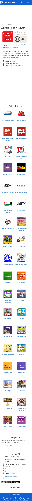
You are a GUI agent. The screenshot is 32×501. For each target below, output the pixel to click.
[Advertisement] (16, 13)
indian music (17, 48)
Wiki (6, 478)
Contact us (15, 500)
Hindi (23, 45)
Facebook (8, 469)
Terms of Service (8, 498)
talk (11, 48)
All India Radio (15, 495)
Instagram (8, 466)
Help (27, 498)
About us (6, 500)
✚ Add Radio (24, 500)
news (7, 48)
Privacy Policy (19, 498)
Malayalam (12, 45)
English (18, 45)
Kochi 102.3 (8, 445)
